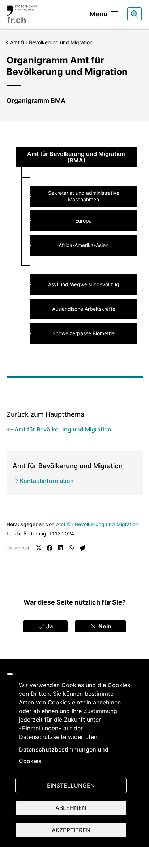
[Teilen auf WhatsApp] (71, 548)
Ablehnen (70, 807)
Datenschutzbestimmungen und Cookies (63, 755)
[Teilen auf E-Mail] (82, 548)
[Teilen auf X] (39, 548)
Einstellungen (71, 785)
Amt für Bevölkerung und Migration (97, 524)
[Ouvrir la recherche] (134, 14)
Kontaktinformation (47, 480)
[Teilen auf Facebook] (49, 548)
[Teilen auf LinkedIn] (60, 548)
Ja (49, 626)
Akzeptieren (71, 830)
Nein (104, 626)
